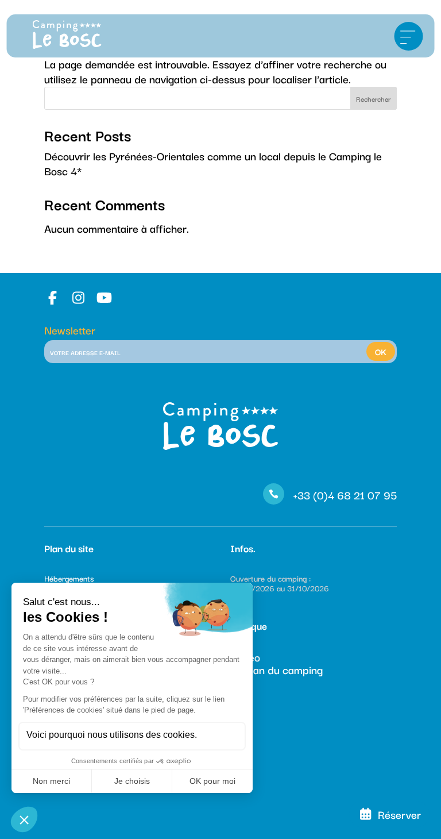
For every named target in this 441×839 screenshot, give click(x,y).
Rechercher (373, 98)
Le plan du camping (276, 669)
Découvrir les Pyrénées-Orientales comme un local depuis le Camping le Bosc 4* (213, 163)
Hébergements (69, 578)
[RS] (54, 297)
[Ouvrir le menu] (408, 36)
